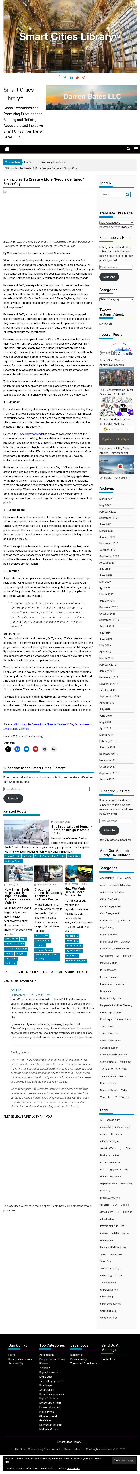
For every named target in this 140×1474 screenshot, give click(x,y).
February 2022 (107, 511)
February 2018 (107, 741)
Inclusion (27, 856)
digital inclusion (108, 1183)
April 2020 (105, 588)
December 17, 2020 (77, 884)
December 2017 (108, 754)
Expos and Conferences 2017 (115, 948)
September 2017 (109, 773)
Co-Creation (106, 920)
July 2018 (105, 709)
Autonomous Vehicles (112, 892)
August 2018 (106, 703)
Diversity (125, 941)
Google (125, 1204)
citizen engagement (110, 1169)
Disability (105, 1190)
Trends (122, 1076)
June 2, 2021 (13, 884)
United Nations (108, 1083)
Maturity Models (49, 1429)
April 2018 (105, 728)
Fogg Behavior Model (31, 434)
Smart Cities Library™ (21, 1359)
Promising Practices (76, 960)
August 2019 (106, 626)
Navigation (21, 953)
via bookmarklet (108, 1318)
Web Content (122, 1097)
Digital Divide (123, 920)
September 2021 (109, 518)
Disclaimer (76, 1354)
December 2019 (108, 607)
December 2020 (108, 543)
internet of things (109, 1226)
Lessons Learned (109, 977)
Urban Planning (108, 1310)
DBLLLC (16, 990)
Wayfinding (10, 963)
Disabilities (126, 1183)
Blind (128, 1148)
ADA (119, 878)
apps (119, 1134)
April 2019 (105, 652)
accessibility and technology (115, 1127)
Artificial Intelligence (120, 885)
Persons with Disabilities (113, 1247)
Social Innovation (109, 1047)
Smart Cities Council (110, 1040)
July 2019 (105, 632)
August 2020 (106, 562)
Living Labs (106, 984)
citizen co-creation (110, 1162)
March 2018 (106, 734)
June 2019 (105, 639)
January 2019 (107, 671)
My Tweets (105, 323)
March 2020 (106, 594)
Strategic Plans (108, 1061)
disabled (105, 1204)
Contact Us (108, 1359)
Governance (72, 955)
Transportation (108, 1076)
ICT (7, 948)
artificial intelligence (110, 1141)
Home (12, 1354)
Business (105, 1155)
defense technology (110, 1176)
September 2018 (109, 696)
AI (112, 1134)
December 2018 (108, 677)
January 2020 (107, 601)
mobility (115, 1233)
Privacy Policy (78, 1359)
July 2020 (105, 569)
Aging (128, 878)
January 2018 (107, 747)
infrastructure (107, 1219)
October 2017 (107, 766)
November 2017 (108, 760)
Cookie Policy (73, 1468)
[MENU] (136, 148)
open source (107, 1240)
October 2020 (107, 550)
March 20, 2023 (62, 822)
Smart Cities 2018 (109, 1033)
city (126, 1169)
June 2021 (105, 524)
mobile (104, 1233)
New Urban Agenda (110, 998)
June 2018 (105, 715)
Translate (126, 227)
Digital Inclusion (73, 946)
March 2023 (106, 499)
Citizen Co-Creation (14, 944)
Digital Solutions (73, 950)
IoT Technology (19, 948)
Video (124, 1090)
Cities (116, 1155)
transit (118, 1275)
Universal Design (13, 861)
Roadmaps (106, 1019)
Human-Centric (12, 856)
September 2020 (109, 556)
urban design (107, 1296)
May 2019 (105, 645)
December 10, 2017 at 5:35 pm (31, 995)
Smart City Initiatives (51, 1394)
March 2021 (106, 530)
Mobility (9, 953)
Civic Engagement (109, 913)
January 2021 (107, 537)
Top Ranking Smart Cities (113, 1069)
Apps (23, 939)
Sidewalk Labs (123, 1019)
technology (106, 1275)
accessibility (113, 1120)
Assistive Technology (111, 1148)
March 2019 (106, 658)
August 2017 (106, 779)
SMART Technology (110, 1268)
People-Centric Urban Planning (50, 856)
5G (101, 1120)
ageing (104, 1134)
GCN (115, 1204)
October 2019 (107, 613)
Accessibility (11, 939)
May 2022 (105, 505)
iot (122, 1226)
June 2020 (105, 575)
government (106, 1212)
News (125, 1233)
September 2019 (109, 620)
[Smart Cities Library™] (7, 148)
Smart (103, 1254)
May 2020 (105, 581)
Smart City (105, 1261)
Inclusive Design (44, 950)
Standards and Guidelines (113, 1054)
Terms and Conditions (83, 1363)
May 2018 (105, 722)
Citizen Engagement (110, 906)
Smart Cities (74, 856)
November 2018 (108, 683)
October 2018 (107, 690)
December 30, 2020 (47, 884)
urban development (110, 1303)
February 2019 (107, 664)
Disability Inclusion (110, 1197)
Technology (11, 958)
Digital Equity (72, 941)
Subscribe (13, 798)
